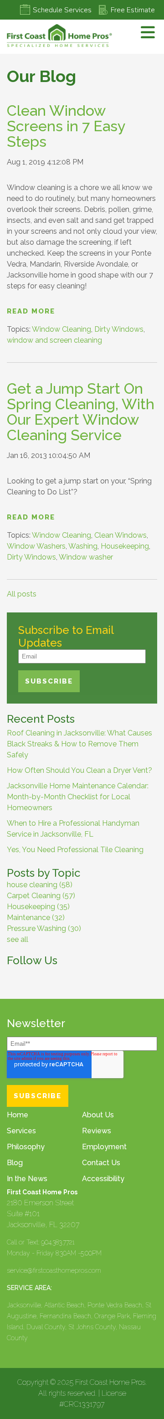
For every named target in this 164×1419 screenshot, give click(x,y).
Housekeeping (125, 546)
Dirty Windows (119, 329)
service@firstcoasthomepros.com (54, 1270)
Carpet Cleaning (41, 895)
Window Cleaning (61, 329)
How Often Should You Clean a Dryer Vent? (79, 770)
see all (17, 939)
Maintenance (36, 917)
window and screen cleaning (54, 340)
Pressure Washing (44, 928)
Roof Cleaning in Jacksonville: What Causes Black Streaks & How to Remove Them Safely (79, 744)
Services (21, 1130)
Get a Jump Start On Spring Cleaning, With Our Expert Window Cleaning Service (80, 411)
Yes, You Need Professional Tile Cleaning (75, 849)
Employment (104, 1146)
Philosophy (26, 1146)
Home (17, 1115)
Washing (82, 546)
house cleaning (39, 884)
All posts (21, 594)
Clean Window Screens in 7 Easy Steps (66, 126)
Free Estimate (133, 10)
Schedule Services (62, 10)
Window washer (86, 557)
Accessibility (103, 1178)
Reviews (96, 1130)
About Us (98, 1115)
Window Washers (36, 546)
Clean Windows (120, 535)
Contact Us (101, 1162)
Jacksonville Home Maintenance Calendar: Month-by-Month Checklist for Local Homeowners (78, 796)
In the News (27, 1178)
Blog (15, 1162)
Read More (31, 311)
